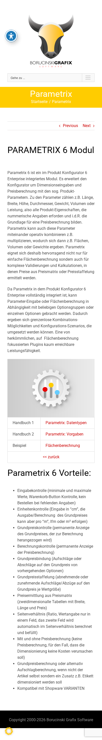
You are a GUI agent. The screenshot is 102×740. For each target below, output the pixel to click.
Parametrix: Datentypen (66, 422)
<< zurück (51, 457)
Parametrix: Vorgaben (64, 434)
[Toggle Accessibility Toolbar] (11, 36)
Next (87, 125)
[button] (9, 731)
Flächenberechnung (63, 445)
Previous (70, 125)
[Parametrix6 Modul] (51, 360)
